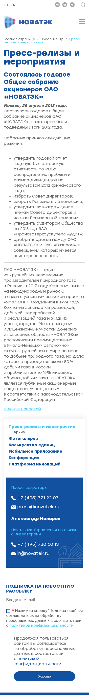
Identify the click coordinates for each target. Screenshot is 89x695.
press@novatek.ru (38, 507)
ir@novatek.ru (33, 553)
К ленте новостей (22, 409)
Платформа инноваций (35, 464)
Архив (19, 432)
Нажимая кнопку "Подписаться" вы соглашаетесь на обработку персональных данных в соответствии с (44, 618)
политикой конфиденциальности (41, 625)
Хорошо (44, 676)
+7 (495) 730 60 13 (38, 544)
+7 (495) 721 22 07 (38, 497)
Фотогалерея (23, 438)
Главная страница (19, 39)
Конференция (24, 457)
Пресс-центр (52, 39)
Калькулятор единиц (32, 445)
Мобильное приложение (35, 451)
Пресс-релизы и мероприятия (42, 426)
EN (13, 5)
